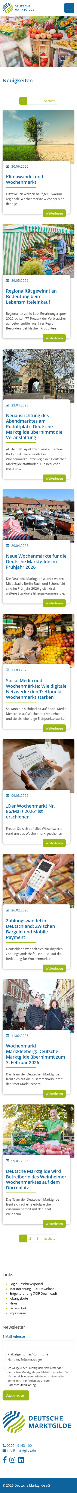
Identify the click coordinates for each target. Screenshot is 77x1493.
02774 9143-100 (19, 1445)
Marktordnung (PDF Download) (32, 1289)
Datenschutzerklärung (21, 1385)
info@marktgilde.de (21, 1450)
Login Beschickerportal (26, 1284)
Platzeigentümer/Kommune (27, 1354)
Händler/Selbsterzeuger (24, 1359)
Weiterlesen (54, 213)
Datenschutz (18, 1308)
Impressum (17, 1313)
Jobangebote (18, 1298)
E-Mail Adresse (14, 1336)
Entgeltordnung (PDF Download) (33, 1293)
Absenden (16, 1395)
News (13, 1303)
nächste (49, 101)
